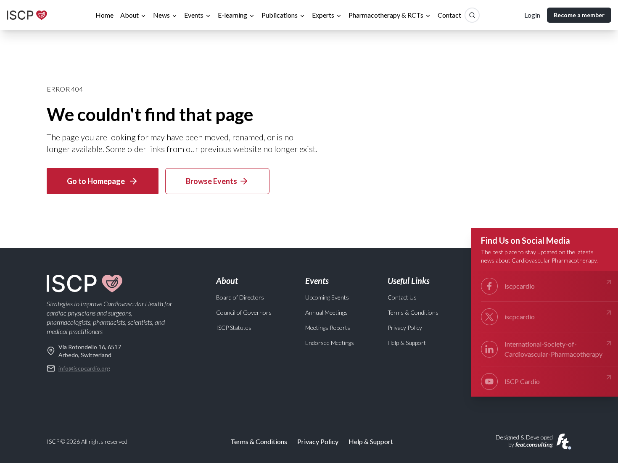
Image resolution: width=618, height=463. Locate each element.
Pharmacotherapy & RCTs (386, 15)
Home (104, 15)
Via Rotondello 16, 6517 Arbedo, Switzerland (89, 350)
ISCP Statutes (233, 327)
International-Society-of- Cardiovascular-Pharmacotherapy (553, 349)
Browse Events (211, 181)
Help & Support (407, 342)
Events (193, 15)
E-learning (232, 15)
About (129, 15)
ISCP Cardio (522, 381)
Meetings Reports (327, 327)
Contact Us (402, 297)
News (161, 15)
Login (532, 15)
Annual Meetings (326, 312)
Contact (449, 15)
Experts (323, 15)
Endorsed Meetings (329, 342)
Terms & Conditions (413, 312)
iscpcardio (519, 286)
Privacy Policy (405, 327)
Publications (279, 15)
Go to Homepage (96, 181)
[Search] (472, 15)
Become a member (579, 14)
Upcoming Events (327, 297)
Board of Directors (240, 297)
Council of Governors (244, 312)
